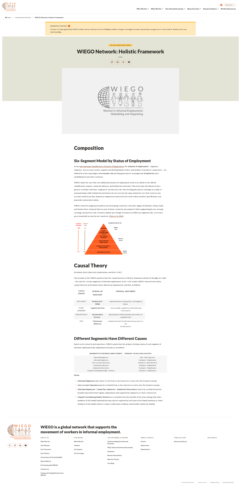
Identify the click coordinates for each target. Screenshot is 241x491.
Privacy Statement (188, 482)
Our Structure (46, 449)
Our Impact (78, 449)
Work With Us (46, 461)
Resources (212, 437)
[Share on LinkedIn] (117, 62)
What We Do (156, 9)
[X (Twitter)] (10, 445)
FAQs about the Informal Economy (120, 447)
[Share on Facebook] (112, 62)
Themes (77, 445)
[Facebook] (15, 445)
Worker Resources (228, 9)
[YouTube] (25, 445)
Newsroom (145, 445)
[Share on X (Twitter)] (123, 62)
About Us (45, 437)
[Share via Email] (129, 62)
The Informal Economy (174, 9)
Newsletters (145, 449)
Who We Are (142, 9)
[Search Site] (221, 5)
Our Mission (45, 445)
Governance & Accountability (51, 457)
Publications (180, 437)
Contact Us (45, 469)
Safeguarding (214, 482)
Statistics (111, 451)
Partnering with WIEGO (49, 465)
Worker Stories (113, 459)
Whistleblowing (228, 482)
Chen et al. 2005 (116, 216)
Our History (45, 453)
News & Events (193, 9)
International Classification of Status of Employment (102, 166)
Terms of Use (202, 482)
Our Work (78, 437)
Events (143, 441)
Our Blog (110, 463)
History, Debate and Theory (120, 45)
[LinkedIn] (20, 445)
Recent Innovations (114, 455)
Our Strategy (79, 453)
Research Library (210, 9)
